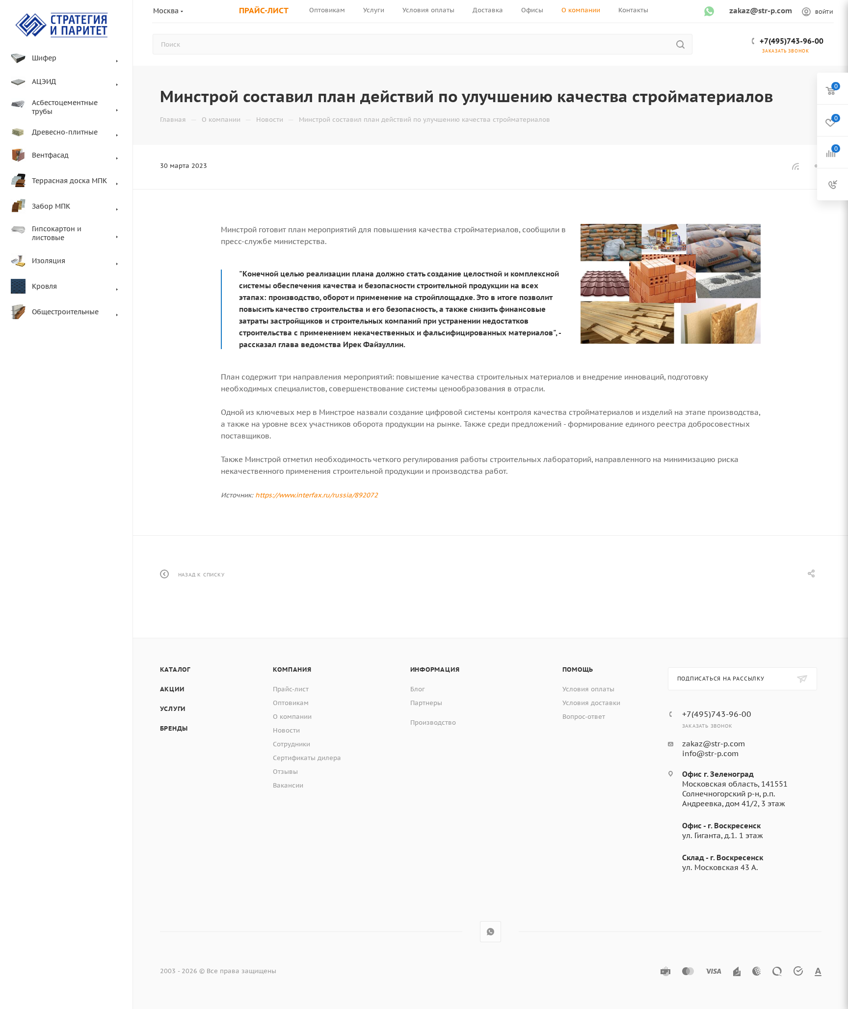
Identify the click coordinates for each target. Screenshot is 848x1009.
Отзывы (285, 771)
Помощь (578, 669)
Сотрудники (291, 744)
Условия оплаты (588, 689)
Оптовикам (291, 703)
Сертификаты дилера (307, 758)
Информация (435, 669)
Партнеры (426, 703)
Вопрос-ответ (583, 716)
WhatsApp (709, 11)
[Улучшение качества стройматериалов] (671, 284)
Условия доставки (591, 703)
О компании (292, 716)
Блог (417, 689)
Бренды (174, 728)
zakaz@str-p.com (713, 743)
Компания (292, 669)
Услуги (173, 709)
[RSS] (795, 166)
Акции (172, 689)
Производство (433, 722)
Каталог (175, 669)
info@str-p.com (710, 753)
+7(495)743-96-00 (791, 41)
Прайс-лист (291, 689)
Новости (286, 730)
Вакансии (288, 785)
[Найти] (680, 44)
